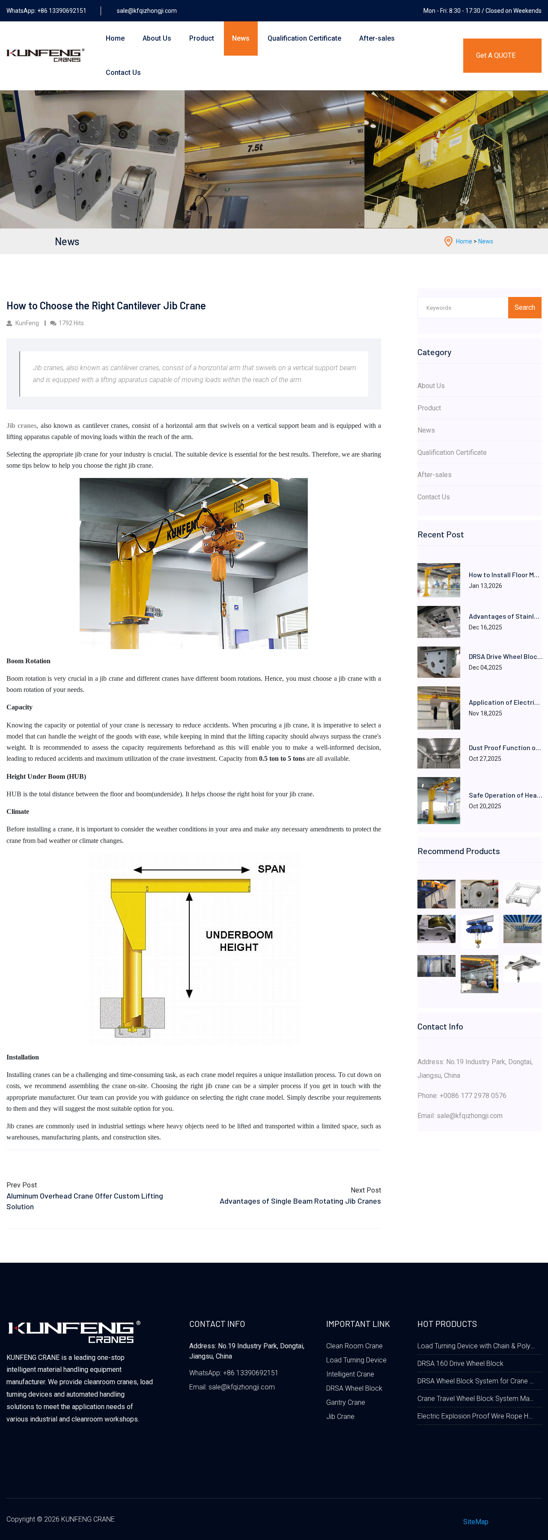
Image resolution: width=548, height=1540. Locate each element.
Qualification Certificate (304, 38)
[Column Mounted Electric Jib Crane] (480, 974)
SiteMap (475, 1522)
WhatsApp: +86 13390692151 (234, 1373)
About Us (157, 38)
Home (115, 38)
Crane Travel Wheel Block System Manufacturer (476, 1399)
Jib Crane (340, 1416)
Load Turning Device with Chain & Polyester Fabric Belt (476, 1346)
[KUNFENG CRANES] (194, 562)
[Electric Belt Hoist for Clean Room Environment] (522, 968)
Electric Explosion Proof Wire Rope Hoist (476, 1416)
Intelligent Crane (350, 1374)
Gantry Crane (345, 1402)
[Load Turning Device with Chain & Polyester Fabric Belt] (436, 894)
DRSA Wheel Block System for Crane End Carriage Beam (476, 1381)
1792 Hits (71, 323)
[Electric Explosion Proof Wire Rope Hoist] (480, 931)
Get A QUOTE (495, 55)
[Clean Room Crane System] (522, 928)
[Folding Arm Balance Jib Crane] (436, 965)
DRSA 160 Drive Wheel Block (460, 1363)
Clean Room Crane (354, 1346)
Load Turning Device (356, 1360)
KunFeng (27, 323)
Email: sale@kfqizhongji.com (460, 1116)
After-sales (377, 38)
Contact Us (123, 72)
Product (201, 38)
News (241, 38)
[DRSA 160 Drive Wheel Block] (480, 894)
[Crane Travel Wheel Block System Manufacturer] (436, 928)
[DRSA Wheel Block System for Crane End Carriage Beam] (522, 894)
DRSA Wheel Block (354, 1388)
